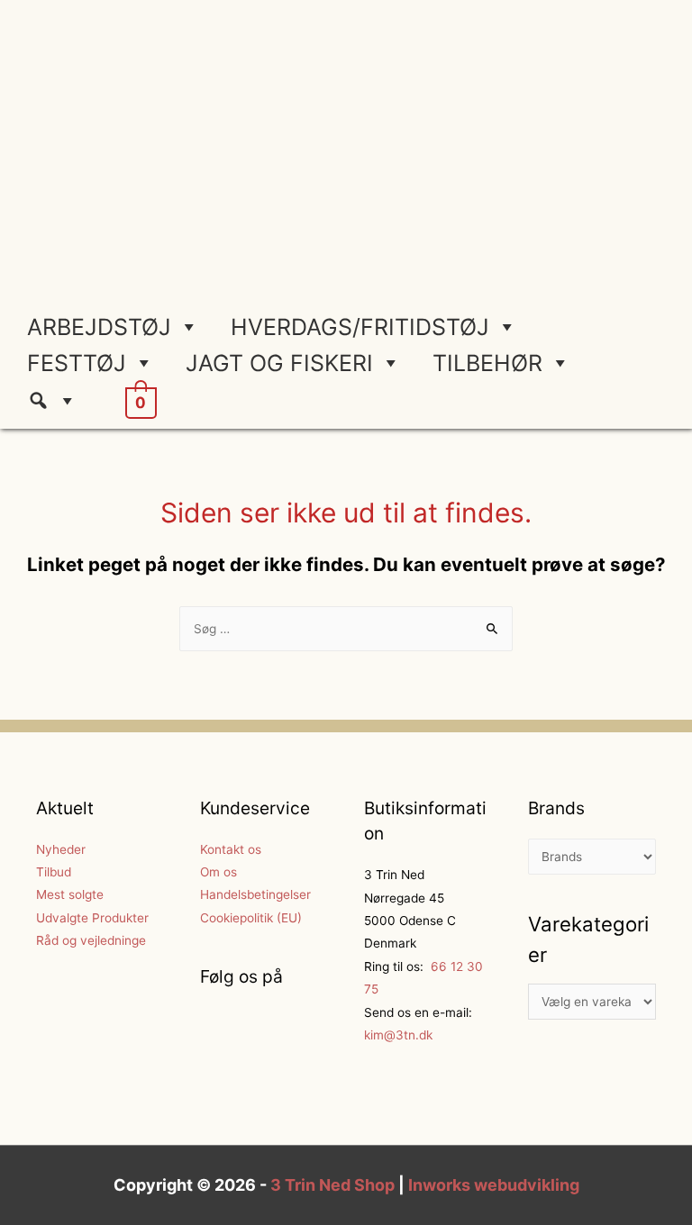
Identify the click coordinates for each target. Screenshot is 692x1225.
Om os (218, 872)
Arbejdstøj (99, 326)
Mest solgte (70, 894)
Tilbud (53, 872)
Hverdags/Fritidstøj (360, 326)
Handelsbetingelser (255, 894)
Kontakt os (230, 849)
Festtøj (76, 363)
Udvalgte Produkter (92, 918)
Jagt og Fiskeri (279, 363)
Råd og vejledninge (91, 940)
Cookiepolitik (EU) (251, 918)
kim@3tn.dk (398, 1035)
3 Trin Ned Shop (332, 1184)
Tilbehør (487, 363)
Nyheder (61, 849)
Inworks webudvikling (493, 1184)
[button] (59, 401)
